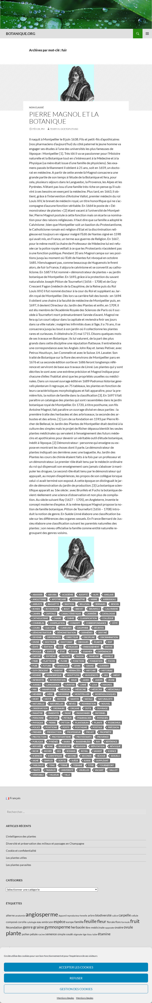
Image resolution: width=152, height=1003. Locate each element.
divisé (35, 642)
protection (39, 737)
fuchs (111, 661)
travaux (51, 770)
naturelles (56, 703)
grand (90, 665)
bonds (36, 608)
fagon (80, 656)
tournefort (106, 765)
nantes (74, 699)
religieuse (64, 746)
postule (97, 727)
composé (11, 922)
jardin (99, 680)
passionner (83, 713)
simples (48, 760)
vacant (99, 770)
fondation (96, 661)
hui (106, 675)
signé (35, 760)
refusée (36, 746)
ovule (128, 927)
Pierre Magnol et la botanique (64, 117)
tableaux (38, 765)
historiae (107, 670)
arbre (93, 599)
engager (73, 646)
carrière (91, 613)
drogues (83, 642)
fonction (78, 661)
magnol (107, 684)
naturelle (38, 703)
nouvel (105, 703)
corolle (22, 922)
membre (37, 694)
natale (89, 699)
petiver (53, 718)
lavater (70, 684)
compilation (57, 623)
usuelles (84, 770)
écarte (98, 642)
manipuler (48, 689)
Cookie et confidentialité (21, 850)
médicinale (114, 689)
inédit (116, 675)
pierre (52, 722)
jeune (111, 680)
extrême (51, 656)
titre (91, 765)
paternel (100, 713)
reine (50, 746)
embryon (47, 922)
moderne (63, 694)
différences (54, 637)
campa (36, 613)
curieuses (66, 627)
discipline (89, 637)
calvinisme (111, 608)
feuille (90, 921)
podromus (114, 722)
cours (36, 627)
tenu (52, 765)
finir (35, 661)
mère (50, 694)
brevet (79, 608)
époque (36, 651)
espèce (50, 651)
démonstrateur (41, 632)
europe (70, 922)
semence (51, 934)
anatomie (20, 915)
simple (61, 934)
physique (37, 722)
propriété (105, 732)
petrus (68, 718)
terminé (77, 765)
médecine (80, 689)
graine (38, 927)
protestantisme (61, 737)
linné (83, 684)
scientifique (55, 755)
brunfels (94, 608)
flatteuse (49, 661)
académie (67, 594)
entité (108, 646)
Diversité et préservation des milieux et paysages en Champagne (45, 843)
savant (98, 751)
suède (74, 760)
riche (35, 751)
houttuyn (73, 675)
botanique (52, 608)
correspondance (96, 623)
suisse (87, 760)
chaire (57, 618)
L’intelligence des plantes (21, 836)
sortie (62, 760)
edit (110, 642)
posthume (81, 727)
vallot (113, 770)
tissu (89, 934)
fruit (135, 921)
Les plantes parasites (18, 864)
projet (90, 732)
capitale (51, 613)
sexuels (115, 755)
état (62, 651)
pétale (34, 934)
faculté (65, 656)
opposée (109, 927)
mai (34, 689)
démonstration (66, 632)
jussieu (36, 684)
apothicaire (59, 599)
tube (94, 934)
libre (88, 927)
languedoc (53, 684)
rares (67, 741)
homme (36, 675)
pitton (65, 722)
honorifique (54, 675)
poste (66, 727)
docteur (50, 642)
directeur (72, 637)
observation (40, 708)
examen (87, 651)
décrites (99, 627)
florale (111, 922)
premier (37, 732)
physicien (102, 718)
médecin (65, 689)
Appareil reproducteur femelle (73, 915)
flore (64, 661)
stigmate (77, 934)
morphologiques (105, 694)
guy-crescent (40, 670)
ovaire (119, 927)
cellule (134, 915)
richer (48, 751)
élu (60, 646)
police (36, 727)
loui (94, 684)
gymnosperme (57, 926)
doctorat (67, 642)
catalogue (108, 613)
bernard (100, 604)
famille (108, 656)
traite (36, 770)
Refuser (76, 978)
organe (74, 708)
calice (115, 915)
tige (84, 934)
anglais (108, 594)
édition (48, 646)
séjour (101, 755)
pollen (25, 934)
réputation (97, 746)
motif (48, 699)
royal (84, 751)
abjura (52, 594)
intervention (58, 680)
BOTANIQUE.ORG (20, 33)
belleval (85, 604)
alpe (96, 594)
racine (41, 934)
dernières (87, 632)
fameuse (94, 656)
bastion (69, 604)
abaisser (37, 594)
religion (81, 746)
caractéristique (71, 613)
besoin (115, 604)
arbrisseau (109, 599)
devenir (37, 637)
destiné (102, 632)
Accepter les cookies (76, 967)
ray (98, 741)
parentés (53, 713)
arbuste (37, 604)
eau (39, 922)
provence (103, 737)
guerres (104, 665)
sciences (37, 755)
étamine (104, 934)
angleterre (39, 599)
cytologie (31, 922)
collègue (107, 618)
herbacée (78, 927)
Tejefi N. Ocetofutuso (64, 128)
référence (111, 741)
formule (125, 922)
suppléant (102, 760)
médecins (96, 689)
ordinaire (59, 708)
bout (67, 608)
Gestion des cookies (76, 989)
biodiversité (103, 915)
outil (88, 708)
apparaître (78, 599)
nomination (89, 703)
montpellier (82, 694)
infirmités (38, 680)
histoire (91, 670)
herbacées (74, 670)
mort (35, 699)
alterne (10, 915)
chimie (70, 618)
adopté (83, 594)
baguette (53, 604)
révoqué (115, 746)
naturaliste (105, 699)
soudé (69, 934)
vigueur (54, 774)
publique (37, 741)
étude (74, 651)
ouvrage (102, 708)
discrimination (109, 637)
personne (38, 718)
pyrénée (53, 741)
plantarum (81, 722)
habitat (58, 670)
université (67, 770)
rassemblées (83, 741)
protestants (84, 737)
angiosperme (42, 914)
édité (35, 646)
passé (68, 713)
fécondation (14, 927)
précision (113, 727)
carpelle (125, 915)
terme (63, 765)
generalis (62, 665)
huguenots (91, 675)
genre (77, 665)
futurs (47, 665)
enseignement (91, 646)
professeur (74, 732)
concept (75, 623)
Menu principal (147, 33)
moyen (61, 699)
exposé (36, 656)
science (112, 751)
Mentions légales (65, 997)
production (54, 732)
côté (115, 623)
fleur (101, 921)
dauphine (82, 627)
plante (98, 722)
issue (74, 680)
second (71, 755)
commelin (38, 623)
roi (59, 751)
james (85, 680)
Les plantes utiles (16, 857)
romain (70, 751)
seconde (87, 755)
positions (51, 727)
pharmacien (84, 718)
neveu (72, 703)
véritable (38, 774)
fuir (34, 665)
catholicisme (40, 618)
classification (88, 618)
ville (67, 774)
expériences (104, 651)
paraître (37, 713)
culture (50, 627)
